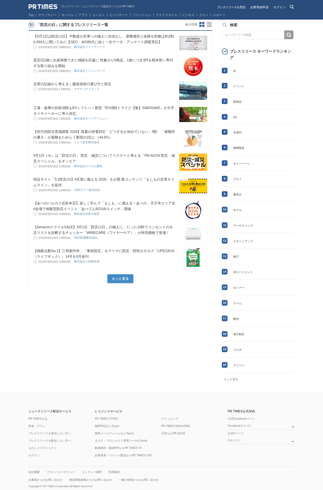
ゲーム (237, 303)
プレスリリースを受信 (231, 7)
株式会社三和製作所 (87, 261)
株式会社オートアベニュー (91, 118)
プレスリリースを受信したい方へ (49, 433)
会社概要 (34, 472)
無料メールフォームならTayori (114, 433)
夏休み (237, 194)
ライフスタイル (166, 15)
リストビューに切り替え (209, 24)
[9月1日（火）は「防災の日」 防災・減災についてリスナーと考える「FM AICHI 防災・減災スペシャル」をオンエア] (193, 162)
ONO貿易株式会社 (86, 237)
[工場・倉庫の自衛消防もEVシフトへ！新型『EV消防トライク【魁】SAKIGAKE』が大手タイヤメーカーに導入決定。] (193, 114)
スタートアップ (243, 241)
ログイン (279, 7)
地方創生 (238, 334)
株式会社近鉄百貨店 (87, 213)
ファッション (142, 15)
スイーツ (238, 365)
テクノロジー (47, 15)
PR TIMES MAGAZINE (175, 426)
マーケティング (243, 225)
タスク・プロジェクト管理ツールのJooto (121, 440)
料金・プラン (36, 426)
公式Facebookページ (241, 418)
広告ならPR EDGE (173, 433)
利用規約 (114, 472)
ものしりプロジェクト (42, 448)
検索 (288, 34)
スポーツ (219, 15)
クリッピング (169, 418)
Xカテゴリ (234, 440)
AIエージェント (243, 272)
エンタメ (98, 15)
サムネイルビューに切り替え (202, 24)
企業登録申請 (259, 7)
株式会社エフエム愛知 (88, 166)
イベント (238, 86)
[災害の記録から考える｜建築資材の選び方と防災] (193, 90)
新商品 (237, 101)
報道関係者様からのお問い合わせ (90, 480)
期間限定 (238, 148)
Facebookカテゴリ (240, 425)
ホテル (237, 210)
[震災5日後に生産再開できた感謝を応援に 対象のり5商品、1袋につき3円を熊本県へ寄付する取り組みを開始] (193, 66)
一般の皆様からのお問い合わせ (138, 480)
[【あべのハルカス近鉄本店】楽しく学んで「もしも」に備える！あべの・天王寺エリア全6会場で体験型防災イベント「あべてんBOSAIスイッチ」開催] (193, 209)
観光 (236, 319)
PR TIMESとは (37, 418)
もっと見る (120, 278)
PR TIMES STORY (106, 418)
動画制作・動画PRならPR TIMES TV (118, 448)
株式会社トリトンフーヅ (90, 70)
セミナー (238, 287)
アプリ (83, 15)
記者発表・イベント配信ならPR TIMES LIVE (123, 455)
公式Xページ (236, 433)
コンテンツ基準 (92, 472)
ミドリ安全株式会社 (87, 142)
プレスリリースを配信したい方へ (49, 440)
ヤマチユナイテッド (87, 89)
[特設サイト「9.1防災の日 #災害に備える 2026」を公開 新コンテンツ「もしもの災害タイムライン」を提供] (193, 186)
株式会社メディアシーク (90, 47)
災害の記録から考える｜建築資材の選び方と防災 (72, 84)
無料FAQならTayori (107, 426)
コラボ (237, 349)
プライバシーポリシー (61, 472)
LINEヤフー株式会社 (87, 190)
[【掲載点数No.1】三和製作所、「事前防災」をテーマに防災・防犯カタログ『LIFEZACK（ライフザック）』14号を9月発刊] (193, 257)
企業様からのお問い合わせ (45, 480)
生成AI (237, 132)
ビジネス (188, 15)
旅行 (236, 256)
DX (235, 117)
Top (31, 15)
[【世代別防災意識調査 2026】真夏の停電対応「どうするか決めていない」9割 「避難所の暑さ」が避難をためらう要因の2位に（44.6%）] (193, 138)
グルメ (203, 15)
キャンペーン (241, 163)
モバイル (67, 15)
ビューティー (118, 15)
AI (234, 71)
